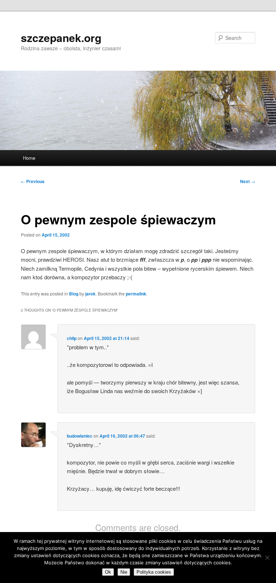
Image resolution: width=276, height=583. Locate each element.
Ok (108, 572)
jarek (90, 293)
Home (29, 157)
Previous (33, 181)
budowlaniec (79, 436)
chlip (72, 338)
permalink (136, 293)
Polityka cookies (154, 572)
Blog (73, 293)
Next (247, 181)
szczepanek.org (61, 37)
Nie (123, 572)
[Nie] (267, 557)
